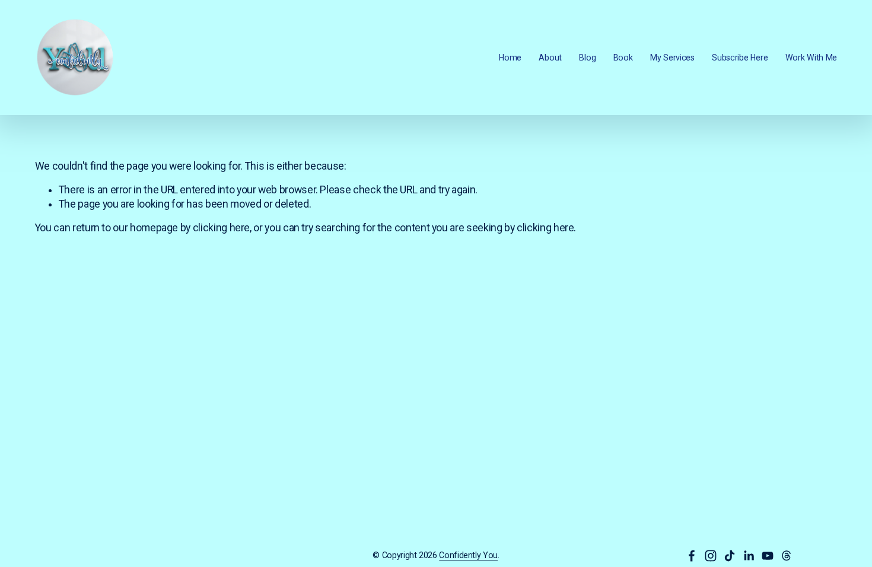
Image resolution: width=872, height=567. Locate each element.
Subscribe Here (740, 57)
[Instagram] (711, 556)
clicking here (221, 228)
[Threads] (787, 556)
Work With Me (811, 57)
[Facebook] (692, 556)
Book (623, 57)
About (550, 57)
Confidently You (468, 555)
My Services (672, 57)
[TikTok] (730, 556)
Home (510, 57)
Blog (587, 57)
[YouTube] (768, 556)
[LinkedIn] (749, 556)
